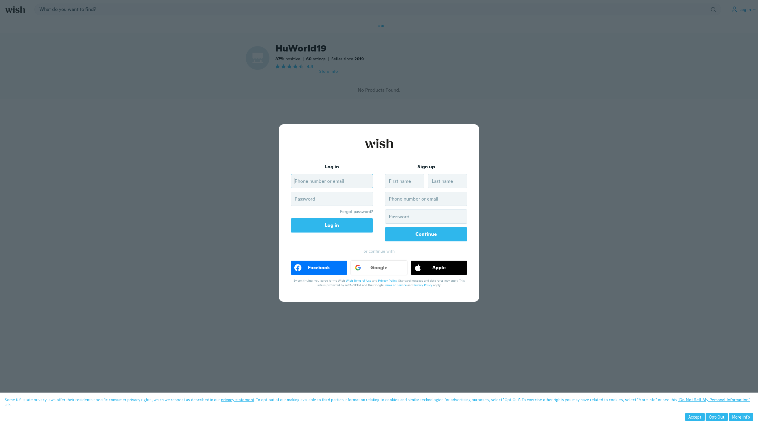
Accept (694, 417)
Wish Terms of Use (358, 281)
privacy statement (237, 399)
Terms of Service (395, 285)
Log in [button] (332, 225)
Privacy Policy (387, 281)
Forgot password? (356, 211)
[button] (319, 268)
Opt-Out (717, 417)
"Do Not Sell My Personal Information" (714, 399)
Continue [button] (426, 234)
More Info (741, 417)
